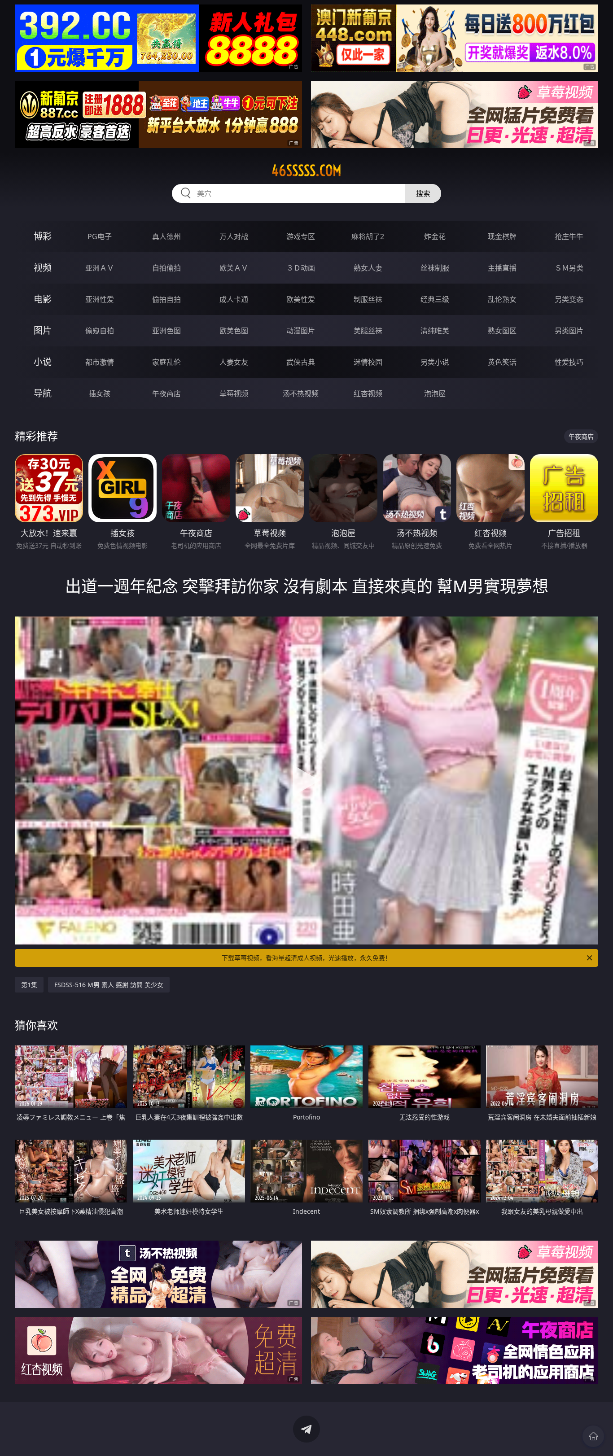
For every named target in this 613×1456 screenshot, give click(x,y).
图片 (43, 330)
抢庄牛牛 (569, 236)
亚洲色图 (166, 331)
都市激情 (99, 362)
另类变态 (569, 299)
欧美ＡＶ (233, 268)
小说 (43, 362)
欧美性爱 (300, 299)
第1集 (29, 984)
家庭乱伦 (166, 362)
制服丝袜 (368, 299)
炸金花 (435, 236)
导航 (43, 393)
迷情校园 (368, 362)
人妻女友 (233, 362)
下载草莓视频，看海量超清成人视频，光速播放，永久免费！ (306, 957)
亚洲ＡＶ (99, 268)
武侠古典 (300, 362)
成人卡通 (233, 299)
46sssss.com (306, 170)
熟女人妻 (368, 268)
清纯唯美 (434, 331)
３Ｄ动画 (300, 268)
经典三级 (434, 299)
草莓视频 (233, 393)
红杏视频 (368, 393)
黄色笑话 (502, 362)
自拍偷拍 (166, 268)
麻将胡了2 (367, 236)
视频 (43, 268)
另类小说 (434, 362)
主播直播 (502, 268)
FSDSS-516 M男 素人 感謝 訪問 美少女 (108, 984)
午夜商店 (166, 393)
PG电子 (100, 236)
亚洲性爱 (99, 299)
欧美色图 (233, 331)
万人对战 (233, 236)
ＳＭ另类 (569, 268)
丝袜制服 (434, 268)
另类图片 (569, 331)
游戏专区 (300, 236)
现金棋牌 (502, 236)
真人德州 (166, 236)
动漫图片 (300, 331)
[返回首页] (593, 1436)
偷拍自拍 (166, 299)
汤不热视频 (301, 393)
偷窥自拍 (99, 331)
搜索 (423, 193)
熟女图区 (502, 331)
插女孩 (99, 393)
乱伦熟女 (502, 299)
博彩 (43, 236)
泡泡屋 (435, 393)
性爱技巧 (569, 362)
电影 (43, 299)
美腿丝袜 (368, 331)
